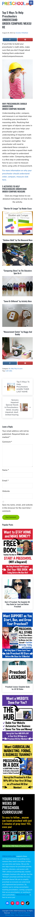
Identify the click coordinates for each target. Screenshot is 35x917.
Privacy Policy (9, 915)
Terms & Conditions (24, 913)
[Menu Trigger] (31, 2)
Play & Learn (18, 369)
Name (5, 470)
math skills (8, 371)
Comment (7, 441)
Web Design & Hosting (22, 915)
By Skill (11, 369)
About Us (14, 913)
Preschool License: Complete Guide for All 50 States (17, 688)
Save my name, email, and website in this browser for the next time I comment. (17, 508)
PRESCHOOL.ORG (22, 895)
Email (5, 480)
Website (6, 491)
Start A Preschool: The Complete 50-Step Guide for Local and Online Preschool (17, 604)
